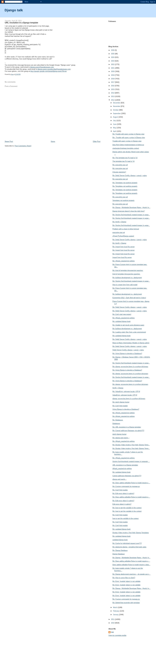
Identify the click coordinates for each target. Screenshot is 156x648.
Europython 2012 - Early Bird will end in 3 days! (129, 298)
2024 (113, 57)
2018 (113, 79)
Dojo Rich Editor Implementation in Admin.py (128, 145)
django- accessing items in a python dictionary (128, 399)
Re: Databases (117, 420)
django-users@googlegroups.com (42, 67)
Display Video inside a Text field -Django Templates (130, 533)
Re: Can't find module (120, 406)
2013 (113, 96)
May (115, 128)
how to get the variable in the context (125, 518)
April (115, 131)
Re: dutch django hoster (120, 402)
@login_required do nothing (122, 468)
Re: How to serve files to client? (123, 578)
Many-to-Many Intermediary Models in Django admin (130, 343)
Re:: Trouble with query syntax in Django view (128, 137)
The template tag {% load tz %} (123, 161)
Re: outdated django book (121, 321)
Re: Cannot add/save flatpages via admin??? (128, 431)
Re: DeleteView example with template (126, 603)
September (117, 113)
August (115, 117)
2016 (113, 86)
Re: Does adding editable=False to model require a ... (131, 483)
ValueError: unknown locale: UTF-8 (124, 395)
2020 (113, 71)
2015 (113, 89)
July (114, 120)
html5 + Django (117, 388)
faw (112, 632)
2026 (113, 50)
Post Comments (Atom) (23, 146)
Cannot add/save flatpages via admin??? (126, 476)
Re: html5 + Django (119, 222)
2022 (113, 64)
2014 (113, 93)
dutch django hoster (119, 434)
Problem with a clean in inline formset (125, 229)
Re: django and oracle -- (120, 438)
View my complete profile (117, 635)
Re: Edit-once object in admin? (123, 493)
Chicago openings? (119, 172)
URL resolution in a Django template (125, 465)
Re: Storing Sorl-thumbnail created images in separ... (131, 215)
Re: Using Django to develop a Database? (127, 353)
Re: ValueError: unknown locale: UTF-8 (126, 391)
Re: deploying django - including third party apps (129, 547)
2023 (113, 61)
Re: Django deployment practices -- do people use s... (131, 574)
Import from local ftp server (122, 257)
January (116, 615)
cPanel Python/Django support (123, 236)
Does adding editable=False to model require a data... (131, 565)
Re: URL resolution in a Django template (126, 427)
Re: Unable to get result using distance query (128, 325)
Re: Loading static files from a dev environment (129, 332)
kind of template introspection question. (126, 274)
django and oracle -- (119, 479)
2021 (113, 68)
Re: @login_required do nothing (123, 261)
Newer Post (9, 141)
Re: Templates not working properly (124, 183)
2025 (113, 54)
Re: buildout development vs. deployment (127, 278)
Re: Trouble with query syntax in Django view (128, 134)
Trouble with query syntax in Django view (126, 141)
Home (53, 141)
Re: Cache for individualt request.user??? (127, 543)
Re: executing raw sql (120, 165)
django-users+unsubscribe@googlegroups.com (54, 69)
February (116, 611)
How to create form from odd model (124, 285)
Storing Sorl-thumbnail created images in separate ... (131, 461)
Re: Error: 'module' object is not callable (126, 581)
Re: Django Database (119, 550)
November (117, 106)
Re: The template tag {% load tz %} (124, 158)
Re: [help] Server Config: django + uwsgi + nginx (129, 175)
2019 (113, 75)
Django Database (118, 554)
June (115, 124)
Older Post (96, 141)
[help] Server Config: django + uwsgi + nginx (128, 350)
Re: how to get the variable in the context (126, 508)
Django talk (14, 10)
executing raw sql (118, 232)
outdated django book (120, 540)
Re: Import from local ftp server (123, 247)
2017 (113, 82)
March (115, 607)
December (117, 103)
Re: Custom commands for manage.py (126, 486)
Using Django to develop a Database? (125, 409)
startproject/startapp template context (125, 148)
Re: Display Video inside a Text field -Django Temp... (131, 445)
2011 (113, 619)
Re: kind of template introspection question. (127, 270)
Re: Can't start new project (121, 314)
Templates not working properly (123, 200)
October (116, 110)
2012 (113, 100)
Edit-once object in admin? (121, 504)
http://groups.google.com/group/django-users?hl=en (48, 71)
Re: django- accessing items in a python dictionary (130, 367)
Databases (116, 423)
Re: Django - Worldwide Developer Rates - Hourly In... (131, 207)
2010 (113, 623)
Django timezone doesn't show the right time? (128, 211)
